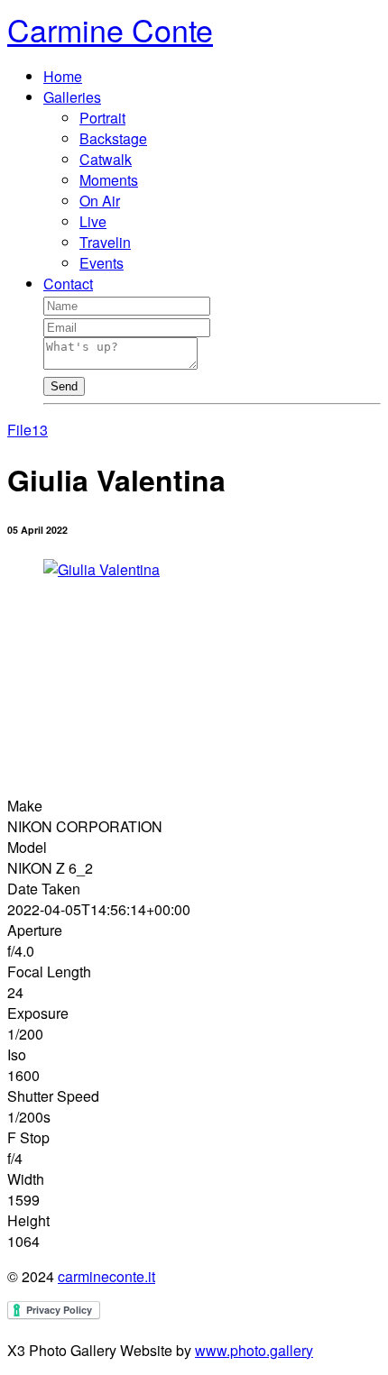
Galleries (72, 97)
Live (92, 221)
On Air (99, 200)
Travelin (105, 242)
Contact (68, 283)
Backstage (113, 138)
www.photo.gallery (254, 1350)
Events (101, 262)
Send (64, 386)
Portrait (102, 117)
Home (62, 76)
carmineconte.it (106, 1276)
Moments (108, 180)
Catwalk (105, 159)
